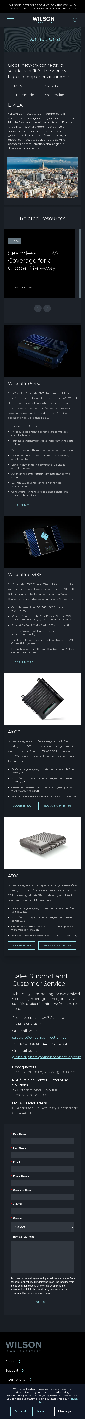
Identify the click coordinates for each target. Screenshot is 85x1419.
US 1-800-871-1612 (26, 1024)
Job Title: (17, 1204)
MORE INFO (21, 806)
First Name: (19, 1134)
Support (15, 1370)
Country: (17, 1218)
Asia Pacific (54, 95)
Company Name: (22, 1190)
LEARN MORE (23, 505)
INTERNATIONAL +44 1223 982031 (39, 1044)
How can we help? (22, 1236)
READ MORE (22, 287)
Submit (42, 1302)
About (13, 1361)
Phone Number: (21, 1176)
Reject (42, 1411)
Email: (16, 1162)
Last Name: (19, 1148)
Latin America (24, 95)
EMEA (17, 86)
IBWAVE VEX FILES (57, 806)
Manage (64, 1411)
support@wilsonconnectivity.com (41, 1037)
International (19, 1379)
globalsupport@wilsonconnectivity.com (46, 1057)
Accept (20, 1411)
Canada (51, 86)
